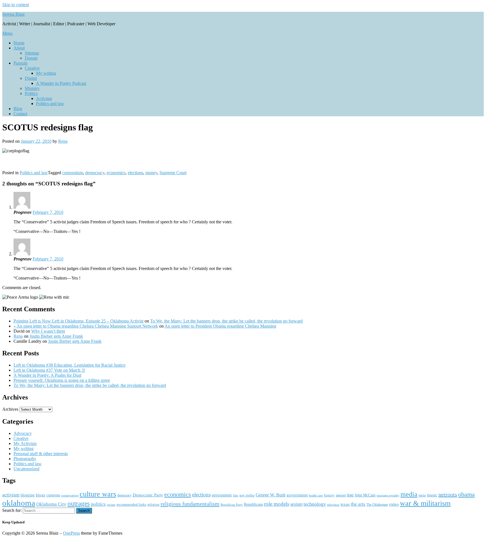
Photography (25, 458)
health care (316, 495)
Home (19, 42)
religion (153, 504)
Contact (20, 113)
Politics (31, 93)
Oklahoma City (51, 504)
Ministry (32, 88)
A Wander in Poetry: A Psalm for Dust (47, 375)
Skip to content (15, 4)
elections (135, 172)
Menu (7, 33)
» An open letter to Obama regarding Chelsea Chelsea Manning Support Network (86, 326)
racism (111, 504)
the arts (358, 504)
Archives (10, 409)
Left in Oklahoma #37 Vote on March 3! (49, 370)
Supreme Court (172, 172)
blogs (40, 495)
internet (341, 495)
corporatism (72, 172)
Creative (32, 68)
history (329, 495)
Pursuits (21, 63)
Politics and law (50, 103)
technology (314, 504)
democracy (94, 172)
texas (345, 504)
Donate (31, 58)
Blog (18, 108)
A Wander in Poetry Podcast (61, 83)
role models (276, 504)
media (408, 494)
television (333, 504)
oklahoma (18, 502)
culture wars (98, 494)
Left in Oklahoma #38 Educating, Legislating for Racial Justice (69, 365)
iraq (350, 495)
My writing (46, 73)
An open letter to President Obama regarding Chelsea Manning (220, 326)
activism (10, 495)
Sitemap (32, 53)
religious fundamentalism (190, 504)
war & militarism (425, 503)
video (394, 504)
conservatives (69, 495)
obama (466, 494)
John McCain (365, 495)
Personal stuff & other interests (41, 453)
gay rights (247, 495)
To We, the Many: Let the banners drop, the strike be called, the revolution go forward (226, 321)
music (432, 495)
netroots (447, 494)
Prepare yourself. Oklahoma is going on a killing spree (62, 380)
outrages (79, 503)
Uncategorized (26, 468)
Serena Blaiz (13, 14)
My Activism (25, 443)
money (151, 172)
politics (98, 504)
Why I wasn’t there (48, 331)
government (297, 495)
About (19, 48)
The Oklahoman (377, 505)
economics (116, 172)
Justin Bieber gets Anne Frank (56, 336)
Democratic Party (148, 494)
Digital (31, 78)
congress (53, 495)
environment (222, 495)
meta (422, 495)
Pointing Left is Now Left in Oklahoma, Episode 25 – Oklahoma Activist (78, 321)
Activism (44, 98)
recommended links (131, 504)
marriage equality (388, 495)
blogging (28, 495)
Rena (63, 141)
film (235, 495)
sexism (296, 504)
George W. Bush (270, 494)
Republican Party (231, 504)
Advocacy (23, 433)
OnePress (71, 533)
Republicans (253, 504)
